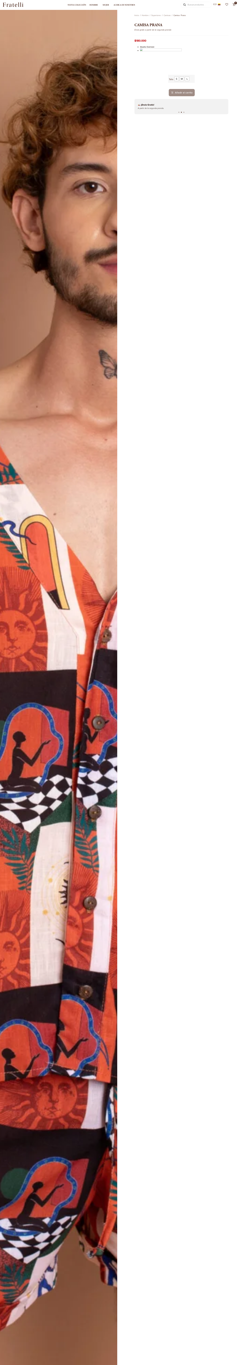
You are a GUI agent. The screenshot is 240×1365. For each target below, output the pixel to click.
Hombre (93, 5)
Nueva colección (77, 5)
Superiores (156, 15)
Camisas (167, 15)
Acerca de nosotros (124, 5)
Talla (171, 79)
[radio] (176, 79)
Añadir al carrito (183, 92)
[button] (178, 112)
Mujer (106, 5)
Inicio (136, 15)
